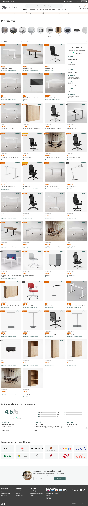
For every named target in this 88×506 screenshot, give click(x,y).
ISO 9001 (48, 495)
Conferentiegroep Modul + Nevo (52, 246)
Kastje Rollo (47, 275)
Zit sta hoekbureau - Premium (52, 97)
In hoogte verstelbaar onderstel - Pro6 (76, 305)
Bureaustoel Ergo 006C (28, 275)
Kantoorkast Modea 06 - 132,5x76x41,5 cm (77, 364)
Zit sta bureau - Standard (6, 68)
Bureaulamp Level (49, 305)
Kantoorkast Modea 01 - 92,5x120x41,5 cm (10, 305)
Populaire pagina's (20, 495)
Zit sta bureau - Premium (6, 217)
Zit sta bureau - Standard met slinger (9, 157)
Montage (31, 495)
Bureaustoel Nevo (49, 68)
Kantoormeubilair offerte (35, 491)
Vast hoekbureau (27, 246)
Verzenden (60, 478)
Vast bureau (3, 97)
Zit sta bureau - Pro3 (71, 128)
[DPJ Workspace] (10, 7)
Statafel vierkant (4, 334)
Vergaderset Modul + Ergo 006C (52, 157)
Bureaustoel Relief (71, 275)
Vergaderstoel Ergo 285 (50, 334)
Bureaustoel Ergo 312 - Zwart (73, 157)
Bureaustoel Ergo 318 (28, 157)
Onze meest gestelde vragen (7, 491)
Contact (2, 490)
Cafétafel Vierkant (71, 334)
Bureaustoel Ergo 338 (28, 305)
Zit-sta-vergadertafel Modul (7, 246)
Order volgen (4, 495)
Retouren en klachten (5, 493)
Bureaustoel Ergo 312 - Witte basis (53, 128)
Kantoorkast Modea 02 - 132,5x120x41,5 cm (33, 128)
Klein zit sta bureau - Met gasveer (52, 217)
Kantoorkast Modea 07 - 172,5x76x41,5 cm (54, 364)
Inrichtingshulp (33, 490)
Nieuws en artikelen (20, 497)
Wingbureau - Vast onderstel (51, 186)
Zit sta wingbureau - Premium (74, 246)
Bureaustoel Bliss (27, 186)
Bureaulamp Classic (71, 186)
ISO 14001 (48, 497)
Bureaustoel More (71, 217)
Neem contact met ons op (8, 1)
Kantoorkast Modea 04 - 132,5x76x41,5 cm (33, 364)
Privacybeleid (19, 490)
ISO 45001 (48, 498)
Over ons (18, 493)
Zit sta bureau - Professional (7, 128)
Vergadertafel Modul (27, 68)
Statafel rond (26, 334)
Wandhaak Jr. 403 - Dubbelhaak (8, 364)
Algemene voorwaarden (21, 491)
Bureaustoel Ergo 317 (28, 217)
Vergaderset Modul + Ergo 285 (8, 393)
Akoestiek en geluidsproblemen (36, 493)
